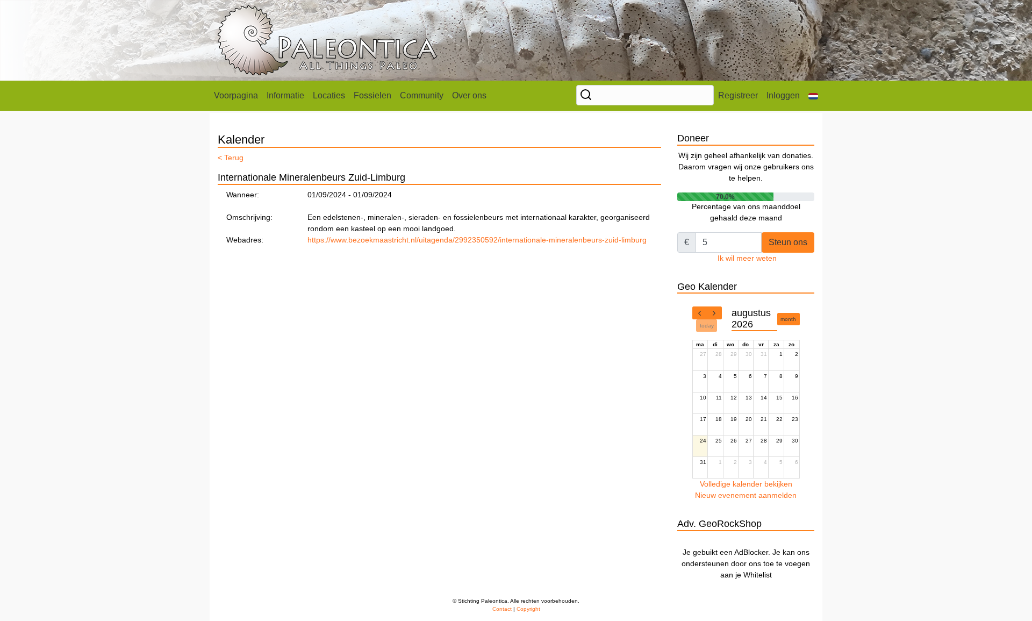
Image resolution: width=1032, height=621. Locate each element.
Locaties (329, 95)
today (707, 326)
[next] (714, 312)
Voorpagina (236, 95)
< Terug (230, 157)
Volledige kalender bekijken (746, 484)
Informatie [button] (285, 95)
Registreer (738, 95)
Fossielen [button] (372, 95)
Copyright (528, 609)
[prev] (699, 312)
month (788, 319)
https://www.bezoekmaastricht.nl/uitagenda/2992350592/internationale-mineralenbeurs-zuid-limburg (477, 239)
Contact (502, 609)
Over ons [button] (469, 95)
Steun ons (788, 242)
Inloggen (783, 95)
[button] (813, 95)
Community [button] (421, 95)
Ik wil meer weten (747, 258)
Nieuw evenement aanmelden (746, 495)
